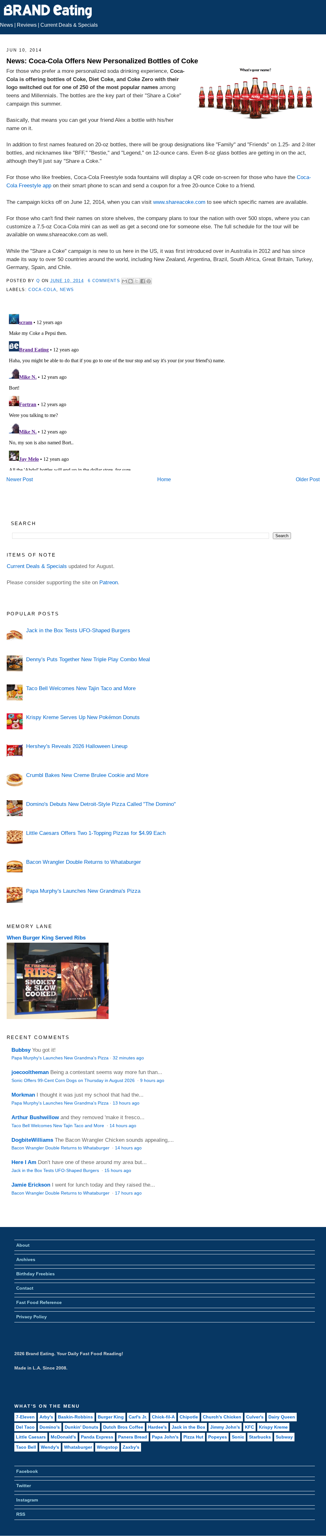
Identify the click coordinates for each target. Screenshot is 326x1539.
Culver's (255, 1416)
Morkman (23, 1095)
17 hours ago (128, 1193)
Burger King (111, 1416)
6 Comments (104, 280)
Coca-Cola (42, 289)
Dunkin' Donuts (81, 1427)
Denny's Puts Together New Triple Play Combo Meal (88, 659)
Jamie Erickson (30, 1185)
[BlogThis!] (130, 281)
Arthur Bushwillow (35, 1117)
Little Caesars (31, 1436)
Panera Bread (132, 1436)
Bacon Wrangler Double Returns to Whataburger (83, 862)
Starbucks (260, 1436)
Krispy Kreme (273, 1427)
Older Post (308, 479)
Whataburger (78, 1447)
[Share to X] (136, 281)
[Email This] (124, 281)
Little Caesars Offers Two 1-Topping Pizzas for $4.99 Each (96, 833)
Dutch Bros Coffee (123, 1427)
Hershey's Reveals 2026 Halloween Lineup (76, 746)
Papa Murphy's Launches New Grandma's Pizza (83, 891)
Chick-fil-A (163, 1416)
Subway (284, 1436)
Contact (24, 1288)
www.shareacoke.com (179, 202)
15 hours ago (117, 1170)
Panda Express (97, 1436)
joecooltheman (30, 1072)
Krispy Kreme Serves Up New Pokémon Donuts (83, 717)
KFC (249, 1427)
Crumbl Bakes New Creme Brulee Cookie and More (87, 775)
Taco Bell (26, 1447)
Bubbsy (21, 1050)
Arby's (46, 1416)
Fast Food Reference (39, 1302)
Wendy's (50, 1447)
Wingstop (107, 1447)
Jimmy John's (225, 1427)
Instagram (27, 1499)
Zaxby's (131, 1447)
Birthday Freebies (35, 1273)
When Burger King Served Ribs (46, 937)
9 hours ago (152, 1080)
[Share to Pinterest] (148, 281)
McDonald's (63, 1436)
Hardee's (157, 1427)
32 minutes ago (128, 1058)
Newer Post (19, 479)
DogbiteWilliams (32, 1140)
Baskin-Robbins (75, 1416)
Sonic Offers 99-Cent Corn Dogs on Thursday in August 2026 (73, 1080)
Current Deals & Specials (69, 25)
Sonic (238, 1436)
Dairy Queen (281, 1416)
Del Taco (25, 1427)
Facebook (27, 1471)
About (23, 1245)
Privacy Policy (31, 1316)
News (6, 25)
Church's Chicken (222, 1416)
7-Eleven (25, 1416)
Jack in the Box (188, 1427)
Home (164, 479)
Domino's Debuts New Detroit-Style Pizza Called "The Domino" (101, 804)
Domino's (49, 1427)
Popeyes (217, 1436)
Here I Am (23, 1162)
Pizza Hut (193, 1436)
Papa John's (165, 1436)
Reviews (27, 25)
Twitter (23, 1485)
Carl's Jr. (138, 1416)
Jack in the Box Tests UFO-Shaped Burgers (78, 630)
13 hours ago (126, 1103)
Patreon (108, 582)
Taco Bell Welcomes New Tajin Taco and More (81, 688)
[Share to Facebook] (142, 281)
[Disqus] (162, 390)
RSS (20, 1514)
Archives (25, 1259)
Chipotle (189, 1416)
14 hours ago (123, 1125)
